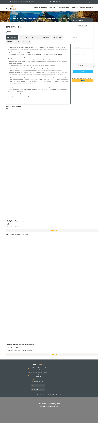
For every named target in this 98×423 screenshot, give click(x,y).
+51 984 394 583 (39, 379)
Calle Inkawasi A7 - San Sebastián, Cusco (39, 368)
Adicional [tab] (26, 41)
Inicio (7, 16)
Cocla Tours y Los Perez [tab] (29, 37)
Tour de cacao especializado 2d (28, 94)
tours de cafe (68, 18)
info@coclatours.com (39, 381)
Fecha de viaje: (82, 45)
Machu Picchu (52, 7)
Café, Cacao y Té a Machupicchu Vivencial (19, 16)
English (89, 2)
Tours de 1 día (57, 18)
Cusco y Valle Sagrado (63, 7)
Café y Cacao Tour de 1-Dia (15, 221)
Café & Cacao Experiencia (40, 7)
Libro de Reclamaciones (39, 389)
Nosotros (82, 7)
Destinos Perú (74, 7)
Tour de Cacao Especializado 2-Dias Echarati (20, 344)
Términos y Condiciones (39, 385)
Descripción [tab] (11, 37)
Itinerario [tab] (45, 37)
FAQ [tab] (18, 41)
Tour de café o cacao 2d (33, 93)
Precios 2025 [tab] (57, 37)
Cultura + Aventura (44, 18)
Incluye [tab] (10, 41)
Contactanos (89, 7)
